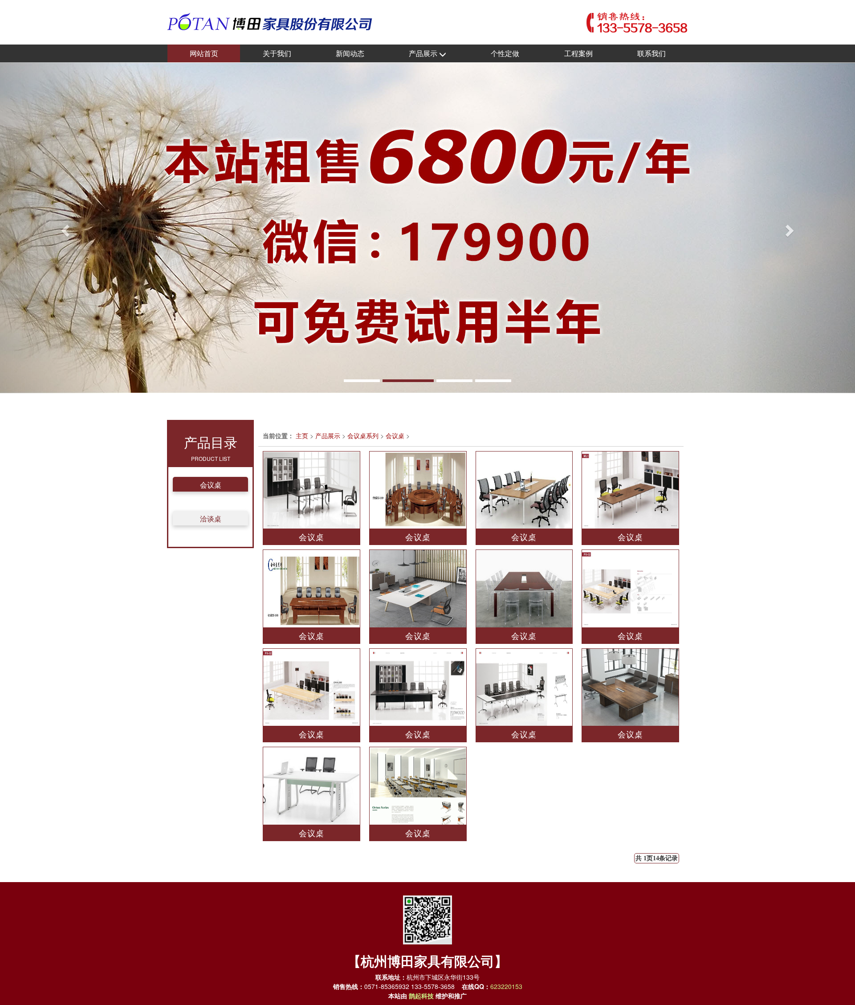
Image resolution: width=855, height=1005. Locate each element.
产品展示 (424, 53)
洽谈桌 (210, 518)
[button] (64, 227)
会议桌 (210, 485)
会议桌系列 (363, 435)
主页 (302, 435)
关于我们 (277, 53)
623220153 (506, 986)
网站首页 (204, 53)
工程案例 (578, 53)
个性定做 (505, 53)
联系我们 (651, 53)
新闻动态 (350, 53)
